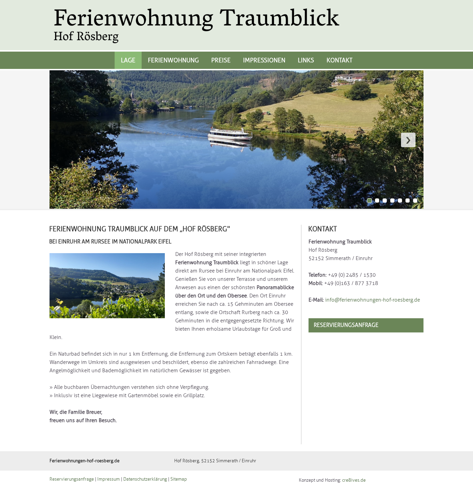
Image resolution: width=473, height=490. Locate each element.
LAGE (128, 60)
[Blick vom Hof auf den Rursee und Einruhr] (107, 327)
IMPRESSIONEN (264, 60)
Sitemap (178, 479)
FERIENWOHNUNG (173, 60)
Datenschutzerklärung (145, 479)
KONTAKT (339, 60)
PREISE (221, 60)
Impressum (108, 479)
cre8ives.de (354, 480)
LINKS (306, 60)
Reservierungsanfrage (346, 325)
